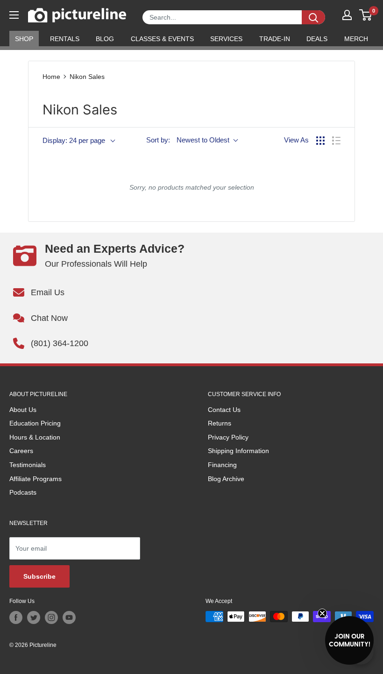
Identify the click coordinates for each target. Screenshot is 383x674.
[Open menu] (14, 15)
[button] (349, 640)
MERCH (356, 39)
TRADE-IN (274, 39)
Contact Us (224, 409)
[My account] (347, 15)
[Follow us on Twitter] (33, 617)
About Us (22, 409)
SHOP (24, 39)
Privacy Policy (228, 437)
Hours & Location (34, 437)
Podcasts (22, 492)
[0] (366, 15)
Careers (21, 450)
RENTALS (64, 39)
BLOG (105, 39)
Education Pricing (35, 423)
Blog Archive (226, 478)
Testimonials (27, 464)
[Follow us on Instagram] (51, 617)
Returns (219, 423)
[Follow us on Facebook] (15, 617)
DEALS (316, 39)
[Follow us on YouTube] (69, 617)
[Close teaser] (322, 613)
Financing (222, 464)
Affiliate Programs (35, 478)
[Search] (313, 17)
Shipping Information (238, 450)
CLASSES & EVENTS (162, 39)
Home (51, 76)
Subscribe (39, 576)
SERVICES (226, 39)
